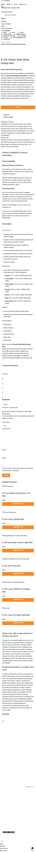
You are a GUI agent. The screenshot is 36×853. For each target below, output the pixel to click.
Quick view (9, 628)
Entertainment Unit (8, 780)
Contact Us (6, 731)
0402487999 (6, 824)
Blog (4, 734)
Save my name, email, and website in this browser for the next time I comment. (17, 469)
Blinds (4, 771)
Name (4, 450)
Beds (8, 42)
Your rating (6, 422)
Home (3, 42)
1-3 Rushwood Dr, (8, 795)
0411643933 (23, 824)
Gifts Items (6, 774)
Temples (5, 777)
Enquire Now (18, 623)
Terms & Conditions (8, 743)
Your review (6, 428)
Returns (5, 740)
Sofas (4, 757)
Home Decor (6, 763)
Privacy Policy (7, 737)
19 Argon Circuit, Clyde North (11, 817)
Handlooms (6, 783)
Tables (5, 760)
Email (4, 458)
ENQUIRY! (18, 107)
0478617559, (15, 824)
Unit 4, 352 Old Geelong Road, (11, 806)
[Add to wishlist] (4, 611)
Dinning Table (7, 766)
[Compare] (4, 628)
